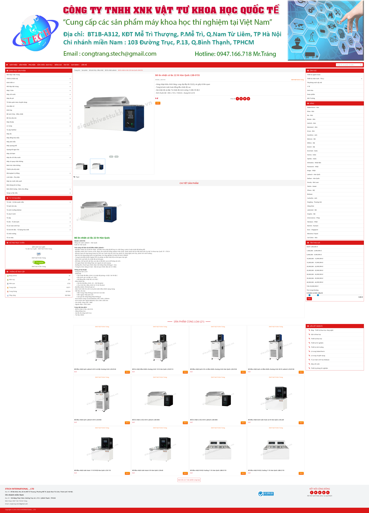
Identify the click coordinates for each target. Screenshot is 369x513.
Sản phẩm (23, 65)
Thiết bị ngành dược (313, 75)
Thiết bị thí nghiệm (317, 343)
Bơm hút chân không (13, 165)
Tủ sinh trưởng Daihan (14, 210)
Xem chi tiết (125, 366)
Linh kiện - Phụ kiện (13, 177)
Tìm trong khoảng (312, 290)
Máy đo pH (10, 98)
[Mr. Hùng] (39, 254)
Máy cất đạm (11, 153)
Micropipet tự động (13, 173)
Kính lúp (9, 110)
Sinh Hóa (310, 90)
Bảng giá (58, 65)
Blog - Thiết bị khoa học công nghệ (322, 330)
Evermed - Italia (312, 151)
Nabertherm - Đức (313, 107)
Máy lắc (9, 134)
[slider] (309, 295)
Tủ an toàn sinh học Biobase (320, 360)
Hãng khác (310, 206)
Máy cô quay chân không (15, 161)
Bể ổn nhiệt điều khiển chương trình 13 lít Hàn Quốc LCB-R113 (152, 369)
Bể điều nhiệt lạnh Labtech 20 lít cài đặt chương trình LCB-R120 (95, 369)
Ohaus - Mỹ (311, 190)
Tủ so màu (10, 237)
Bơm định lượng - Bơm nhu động (17, 189)
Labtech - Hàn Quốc (313, 174)
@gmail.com (24, 504)
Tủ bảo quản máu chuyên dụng (17, 102)
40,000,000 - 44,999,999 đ (315, 282)
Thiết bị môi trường (317, 347)
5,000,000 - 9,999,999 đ (314, 254)
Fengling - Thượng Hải (314, 202)
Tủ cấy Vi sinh (11, 214)
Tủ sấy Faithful (11, 130)
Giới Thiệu (13, 65)
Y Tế (308, 86)
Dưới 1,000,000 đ (312, 247)
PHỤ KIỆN (32, 65)
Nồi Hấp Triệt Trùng (13, 75)
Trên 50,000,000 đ (312, 286)
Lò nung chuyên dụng (318, 355)
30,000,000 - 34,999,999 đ (315, 274)
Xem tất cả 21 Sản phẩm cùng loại (189, 480)
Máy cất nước (11, 94)
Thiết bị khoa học (316, 339)
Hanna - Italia (311, 155)
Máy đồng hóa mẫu (13, 138)
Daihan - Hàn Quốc (313, 178)
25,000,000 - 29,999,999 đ (315, 270)
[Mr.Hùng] (39, 262)
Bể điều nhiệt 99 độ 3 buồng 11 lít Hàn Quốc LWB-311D (208, 470)
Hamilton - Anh (312, 135)
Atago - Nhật (311, 170)
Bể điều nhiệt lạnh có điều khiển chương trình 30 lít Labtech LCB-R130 (271, 369)
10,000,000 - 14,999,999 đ (315, 258)
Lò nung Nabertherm (318, 351)
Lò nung (9, 126)
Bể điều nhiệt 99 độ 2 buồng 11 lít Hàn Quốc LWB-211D (266, 470)
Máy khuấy (10, 122)
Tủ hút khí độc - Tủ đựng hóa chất (18, 230)
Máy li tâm (10, 90)
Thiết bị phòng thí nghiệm (319, 368)
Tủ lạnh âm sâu (12, 206)
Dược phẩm (311, 94)
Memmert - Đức (312, 127)
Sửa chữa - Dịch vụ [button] (44, 65)
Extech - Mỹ (311, 147)
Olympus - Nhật (312, 222)
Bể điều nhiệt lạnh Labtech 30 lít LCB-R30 (87, 420)
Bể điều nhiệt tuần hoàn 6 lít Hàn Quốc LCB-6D (147, 470)
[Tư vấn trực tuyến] (38, 247)
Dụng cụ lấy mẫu (12, 193)
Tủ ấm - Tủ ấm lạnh (13, 222)
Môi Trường (311, 98)
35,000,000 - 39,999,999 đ (315, 278)
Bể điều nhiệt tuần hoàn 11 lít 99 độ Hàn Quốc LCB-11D (92, 470)
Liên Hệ (84, 65)
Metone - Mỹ (311, 139)
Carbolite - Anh (312, 198)
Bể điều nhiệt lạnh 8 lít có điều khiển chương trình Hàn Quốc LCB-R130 (213, 369)
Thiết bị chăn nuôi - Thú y (315, 78)
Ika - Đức (310, 115)
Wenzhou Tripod (312, 234)
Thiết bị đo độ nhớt (13, 169)
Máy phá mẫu (11, 142)
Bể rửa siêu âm (11, 118)
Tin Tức (66, 65)
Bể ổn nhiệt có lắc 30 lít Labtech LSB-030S (146, 420)
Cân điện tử (10, 106)
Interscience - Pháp (313, 218)
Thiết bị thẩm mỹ (12, 78)
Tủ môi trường (11, 234)
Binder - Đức (311, 119)
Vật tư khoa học (316, 334)
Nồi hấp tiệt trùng (13, 86)
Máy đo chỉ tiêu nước (14, 157)
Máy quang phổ (12, 146)
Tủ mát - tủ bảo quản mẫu (15, 202)
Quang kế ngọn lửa (13, 149)
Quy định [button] (74, 65)
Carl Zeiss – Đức (312, 237)
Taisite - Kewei (311, 186)
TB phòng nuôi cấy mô (314, 82)
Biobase (309, 194)
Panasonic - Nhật (312, 166)
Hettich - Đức (311, 123)
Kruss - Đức (311, 131)
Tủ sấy (9, 218)
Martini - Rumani (312, 226)
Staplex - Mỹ (311, 214)
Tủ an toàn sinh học (13, 226)
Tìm (309, 299)
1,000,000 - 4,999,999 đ (314, 251)
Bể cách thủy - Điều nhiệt (15, 114)
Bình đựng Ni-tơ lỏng (13, 185)
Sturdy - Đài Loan (313, 182)
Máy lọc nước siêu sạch (14, 181)
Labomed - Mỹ (312, 210)
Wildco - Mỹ (311, 143)
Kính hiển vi (10, 82)
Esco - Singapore (312, 230)
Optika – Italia (311, 159)
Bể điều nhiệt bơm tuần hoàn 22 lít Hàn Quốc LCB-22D (266, 420)
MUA (157, 103)
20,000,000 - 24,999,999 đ (315, 266)
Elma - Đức (310, 111)
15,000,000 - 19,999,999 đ (315, 262)
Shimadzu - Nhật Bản (314, 163)
